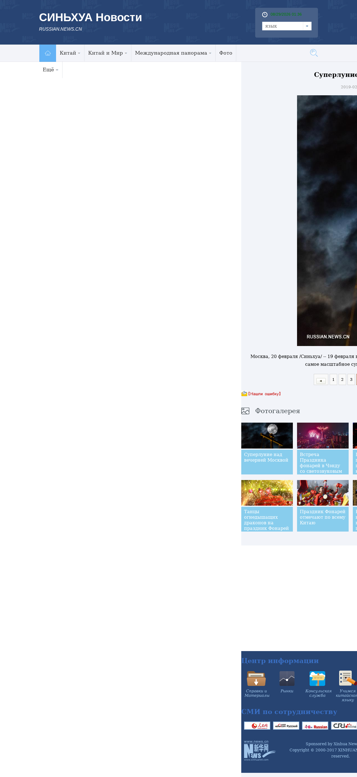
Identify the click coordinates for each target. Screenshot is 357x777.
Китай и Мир (105, 53)
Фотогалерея (277, 411)
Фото (225, 53)
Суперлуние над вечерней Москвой (266, 457)
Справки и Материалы (257, 693)
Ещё (48, 69)
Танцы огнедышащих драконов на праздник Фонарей (266, 520)
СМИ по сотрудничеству (289, 712)
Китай (68, 53)
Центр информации (280, 661)
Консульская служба (318, 693)
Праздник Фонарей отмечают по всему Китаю (323, 517)
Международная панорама (171, 53)
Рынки (287, 691)
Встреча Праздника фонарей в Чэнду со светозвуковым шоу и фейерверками (321, 468)
